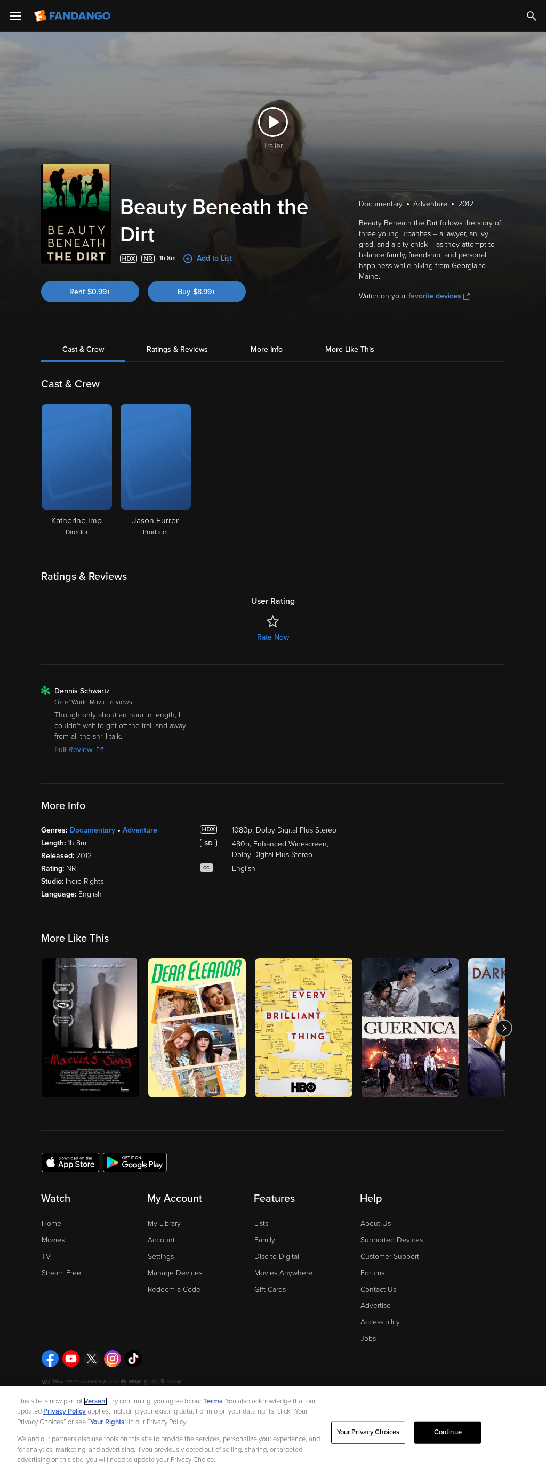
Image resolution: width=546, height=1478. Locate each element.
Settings (161, 1256)
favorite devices (434, 296)
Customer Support (389, 1256)
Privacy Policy (64, 1411)
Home (51, 1223)
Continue (448, 1432)
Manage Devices (175, 1273)
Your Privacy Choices (368, 1432)
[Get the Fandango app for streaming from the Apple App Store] (70, 1162)
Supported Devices (391, 1240)
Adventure (140, 830)
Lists (261, 1223)
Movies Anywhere (283, 1273)
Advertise (375, 1305)
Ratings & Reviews (177, 349)
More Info (267, 349)
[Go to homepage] (73, 16)
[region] (273, 1432)
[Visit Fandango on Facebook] (50, 1359)
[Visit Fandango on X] (92, 1359)
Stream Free (61, 1273)
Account (161, 1240)
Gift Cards (270, 1289)
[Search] (532, 16)
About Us (375, 1223)
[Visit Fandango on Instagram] (112, 1359)
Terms (212, 1401)
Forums (372, 1273)
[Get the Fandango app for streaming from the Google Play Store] (134, 1162)
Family (264, 1240)
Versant (95, 1401)
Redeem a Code (174, 1289)
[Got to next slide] (503, 1028)
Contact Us (378, 1289)
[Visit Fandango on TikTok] (133, 1359)
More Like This (349, 349)
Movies (53, 1240)
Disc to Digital (276, 1256)
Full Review (73, 749)
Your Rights (107, 1422)
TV (46, 1256)
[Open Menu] (15, 16)
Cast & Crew (83, 349)
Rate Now (273, 637)
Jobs (368, 1338)
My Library (164, 1223)
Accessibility (380, 1322)
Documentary (92, 830)
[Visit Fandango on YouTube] (71, 1359)
